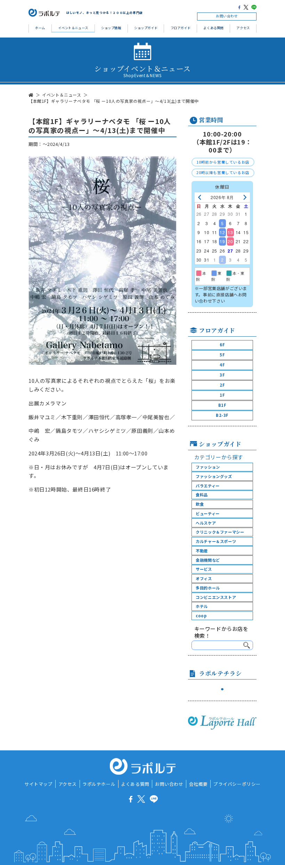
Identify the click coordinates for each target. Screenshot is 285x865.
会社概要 (198, 784)
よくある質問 (213, 27)
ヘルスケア (206, 523)
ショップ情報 (111, 27)
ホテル (202, 606)
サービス (204, 569)
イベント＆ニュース (73, 27)
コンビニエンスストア (216, 597)
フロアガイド (181, 27)
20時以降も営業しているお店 (222, 172)
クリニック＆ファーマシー (220, 532)
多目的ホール (208, 588)
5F (222, 354)
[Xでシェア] (246, 7)
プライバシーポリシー (237, 784)
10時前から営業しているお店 (222, 162)
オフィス (204, 578)
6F (222, 344)
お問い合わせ (227, 16)
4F (222, 365)
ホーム (40, 27)
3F (222, 375)
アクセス (243, 27)
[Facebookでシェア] (239, 7)
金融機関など (208, 560)
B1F (222, 405)
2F (222, 385)
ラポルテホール (98, 784)
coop (201, 615)
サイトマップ (38, 784)
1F (222, 395)
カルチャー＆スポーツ (216, 541)
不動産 (202, 550)
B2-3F (222, 415)
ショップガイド (145, 27)
